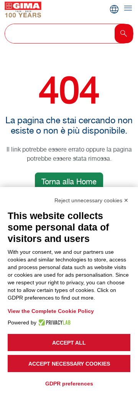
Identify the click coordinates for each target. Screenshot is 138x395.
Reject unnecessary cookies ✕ (91, 200)
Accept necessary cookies (69, 364)
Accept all (69, 343)
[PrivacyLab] (53, 322)
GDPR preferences (69, 383)
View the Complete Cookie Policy (51, 311)
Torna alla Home (69, 181)
